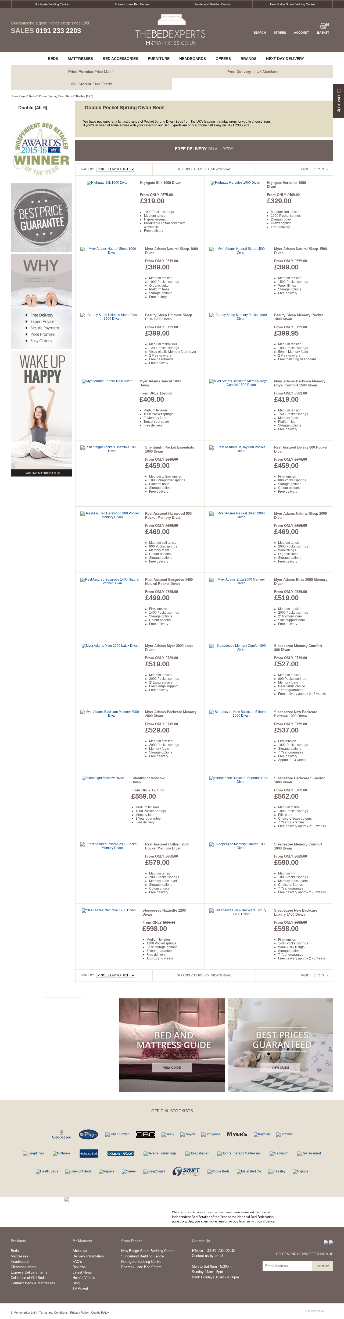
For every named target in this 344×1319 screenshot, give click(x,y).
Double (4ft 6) (84, 96)
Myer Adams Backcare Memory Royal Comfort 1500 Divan (299, 383)
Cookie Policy (100, 1312)
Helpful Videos (84, 1278)
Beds (32, 96)
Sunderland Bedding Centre (212, 4)
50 (225, 169)
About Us (80, 1251)
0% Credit (91, 84)
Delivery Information (88, 1256)
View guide (172, 1067)
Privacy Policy (79, 1312)
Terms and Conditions (53, 1312)
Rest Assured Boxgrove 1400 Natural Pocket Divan (169, 582)
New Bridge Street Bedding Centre (292, 4)
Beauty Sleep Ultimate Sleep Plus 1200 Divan (168, 317)
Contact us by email (207, 1256)
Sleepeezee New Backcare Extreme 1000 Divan (295, 714)
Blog (76, 1283)
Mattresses (19, 1256)
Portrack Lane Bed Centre (132, 4)
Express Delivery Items (29, 1272)
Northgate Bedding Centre (52, 4)
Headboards (20, 1262)
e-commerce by (315, 1310)
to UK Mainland (252, 71)
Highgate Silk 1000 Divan (160, 183)
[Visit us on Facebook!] (326, 1242)
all (229, 169)
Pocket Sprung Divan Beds (56, 96)
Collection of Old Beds (28, 1278)
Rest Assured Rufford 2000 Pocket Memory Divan (167, 846)
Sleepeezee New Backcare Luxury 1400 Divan (295, 912)
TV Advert (80, 1288)
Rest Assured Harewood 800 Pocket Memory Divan (168, 515)
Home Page (18, 96)
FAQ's (77, 1262)
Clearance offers (23, 1267)
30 (221, 169)
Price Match (91, 71)
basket (323, 28)
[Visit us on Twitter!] (331, 1242)
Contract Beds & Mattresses (33, 1283)
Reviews (79, 1267)
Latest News (82, 1272)
